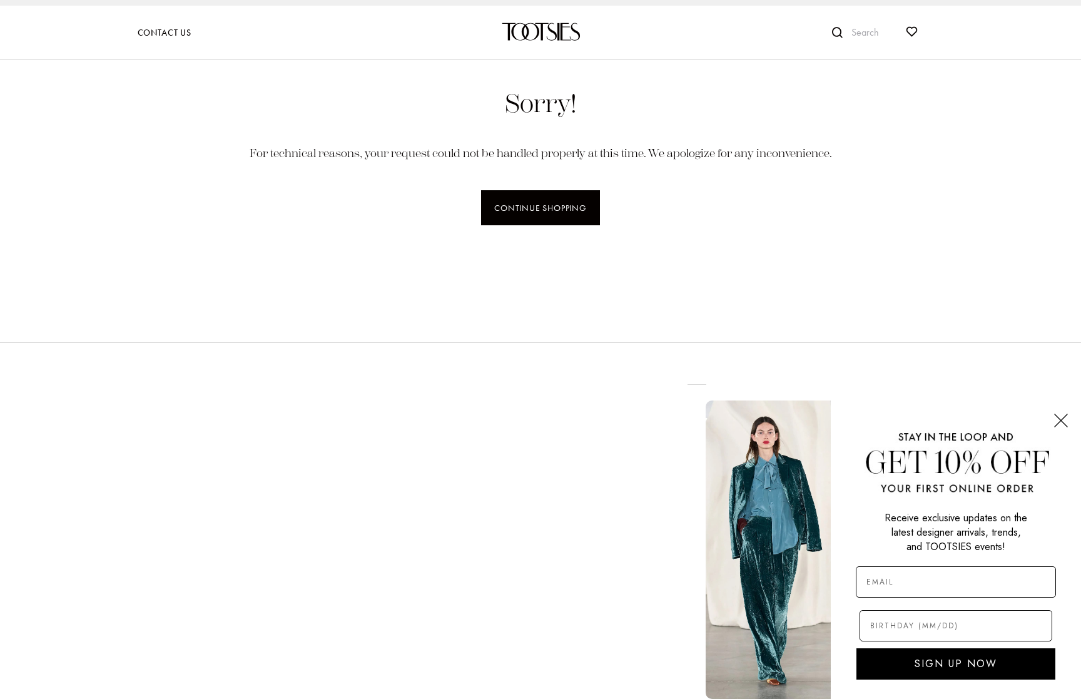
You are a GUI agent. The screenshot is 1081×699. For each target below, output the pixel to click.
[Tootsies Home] (540, 32)
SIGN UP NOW (956, 663)
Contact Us (164, 33)
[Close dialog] (1061, 420)
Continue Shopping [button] (540, 207)
